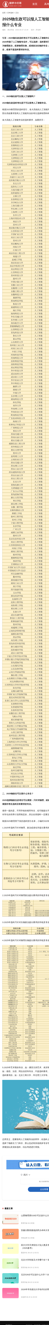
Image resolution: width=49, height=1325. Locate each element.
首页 (34, 4)
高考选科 (10, 13)
